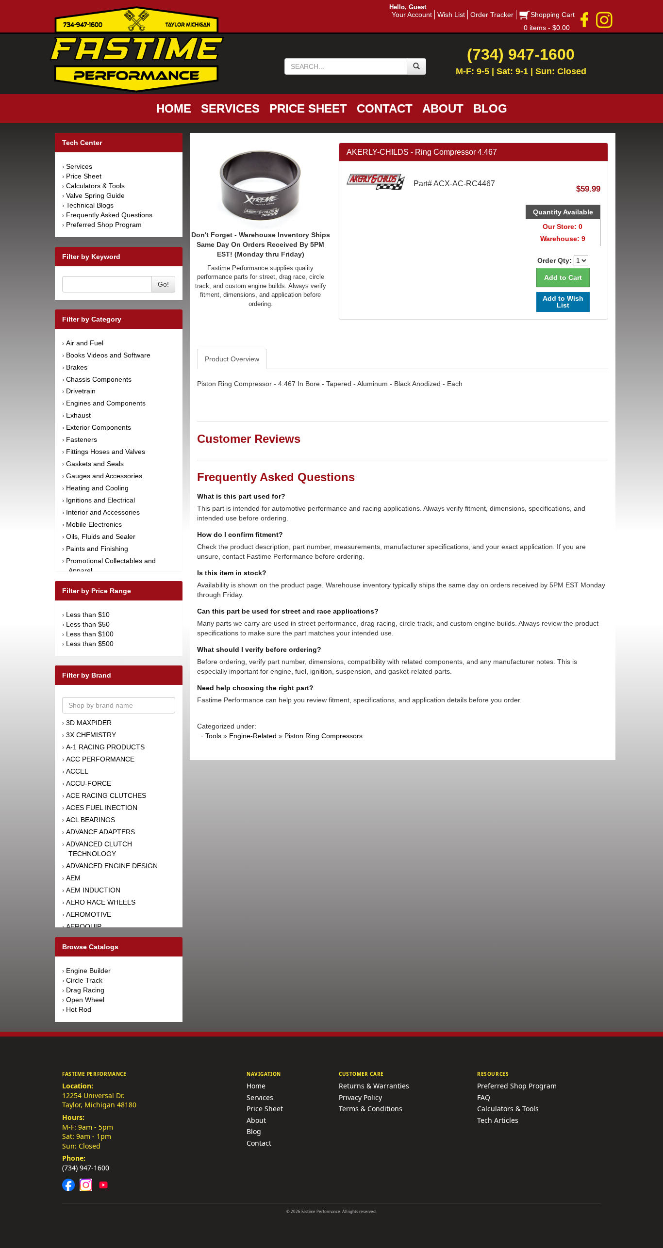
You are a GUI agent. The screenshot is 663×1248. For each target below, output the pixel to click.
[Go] (416, 66)
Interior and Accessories (103, 512)
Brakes (76, 367)
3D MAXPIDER (89, 723)
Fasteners (81, 439)
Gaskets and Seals (95, 464)
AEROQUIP (83, 926)
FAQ (483, 1097)
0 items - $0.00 (547, 28)
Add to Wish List (563, 301)
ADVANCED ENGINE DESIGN (112, 866)
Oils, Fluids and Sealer (100, 536)
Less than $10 (88, 614)
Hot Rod (78, 1009)
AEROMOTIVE (88, 914)
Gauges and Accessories (104, 476)
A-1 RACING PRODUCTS (105, 747)
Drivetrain (81, 391)
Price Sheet (83, 176)
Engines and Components (106, 403)
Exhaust (78, 415)
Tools (213, 736)
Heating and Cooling (97, 488)
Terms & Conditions (370, 1108)
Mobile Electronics (94, 524)
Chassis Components (99, 379)
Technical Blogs (90, 205)
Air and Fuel (84, 343)
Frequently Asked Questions (109, 215)
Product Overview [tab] (232, 359)
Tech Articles (497, 1120)
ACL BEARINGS (90, 820)
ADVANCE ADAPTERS (100, 832)
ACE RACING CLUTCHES (106, 795)
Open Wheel (85, 1000)
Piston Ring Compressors (323, 736)
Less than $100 (90, 634)
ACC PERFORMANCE (100, 759)
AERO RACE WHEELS (100, 902)
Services (79, 166)
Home (256, 1085)
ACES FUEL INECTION (101, 807)
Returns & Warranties (374, 1085)
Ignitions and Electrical (100, 500)
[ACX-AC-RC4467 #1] (260, 185)
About (256, 1120)
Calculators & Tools (95, 186)
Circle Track (84, 980)
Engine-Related (253, 736)
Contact (259, 1143)
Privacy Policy (360, 1097)
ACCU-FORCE (88, 783)
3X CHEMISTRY (91, 735)
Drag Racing (85, 990)
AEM (73, 878)
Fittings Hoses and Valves (105, 451)
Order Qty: (554, 260)
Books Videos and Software (108, 355)
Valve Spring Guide (95, 195)
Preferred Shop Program (104, 224)
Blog (254, 1131)
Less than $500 (90, 644)
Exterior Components (98, 427)
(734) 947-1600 (85, 1167)
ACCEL (77, 771)
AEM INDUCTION (93, 890)
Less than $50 (88, 624)
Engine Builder (88, 970)
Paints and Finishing (97, 548)
